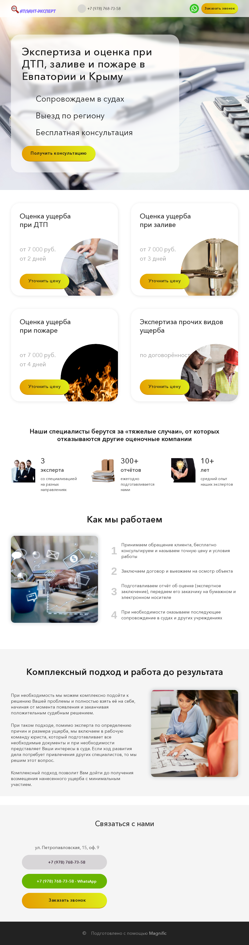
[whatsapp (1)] (194, 8)
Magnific (158, 933)
